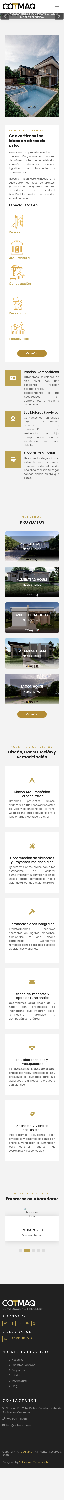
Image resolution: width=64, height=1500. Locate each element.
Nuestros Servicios (23, 1365)
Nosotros (17, 1359)
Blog (14, 1386)
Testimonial (19, 1380)
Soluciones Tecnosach (33, 1462)
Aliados (16, 1375)
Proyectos (18, 1370)
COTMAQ (27, 1451)
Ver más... (32, 19)
